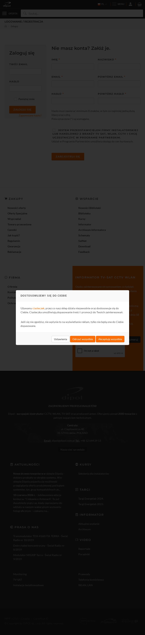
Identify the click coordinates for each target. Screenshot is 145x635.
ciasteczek (38, 308)
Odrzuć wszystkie (82, 339)
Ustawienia (60, 339)
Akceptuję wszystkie (110, 339)
